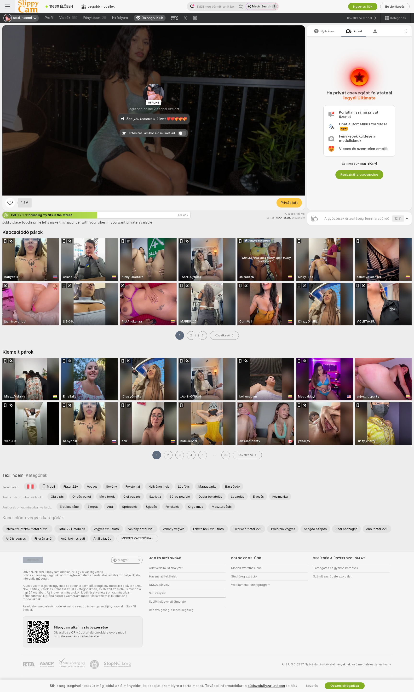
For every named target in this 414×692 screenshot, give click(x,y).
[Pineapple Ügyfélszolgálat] (95, 664)
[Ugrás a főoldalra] (28, 6)
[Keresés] (241, 6)
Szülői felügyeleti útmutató (167, 601)
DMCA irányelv (159, 585)
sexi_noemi (13, 475)
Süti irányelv (157, 593)
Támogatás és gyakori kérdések (335, 568)
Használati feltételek (163, 576)
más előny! (368, 163)
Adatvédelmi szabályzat (166, 568)
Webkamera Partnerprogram (250, 585)
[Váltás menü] (7, 6)
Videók (68, 18)
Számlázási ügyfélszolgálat (332, 576)
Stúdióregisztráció (244, 576)
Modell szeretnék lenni (246, 568)
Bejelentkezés (395, 6)
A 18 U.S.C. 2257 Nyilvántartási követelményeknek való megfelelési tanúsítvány (336, 664)
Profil (49, 18)
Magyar (123, 560)
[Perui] (30, 486)
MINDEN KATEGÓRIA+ (137, 538)
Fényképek (94, 18)
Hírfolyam (120, 18)
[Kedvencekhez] (10, 203)
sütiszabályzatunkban (266, 686)
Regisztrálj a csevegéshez (359, 174)
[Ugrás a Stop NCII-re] (118, 664)
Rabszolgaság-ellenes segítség (171, 610)
